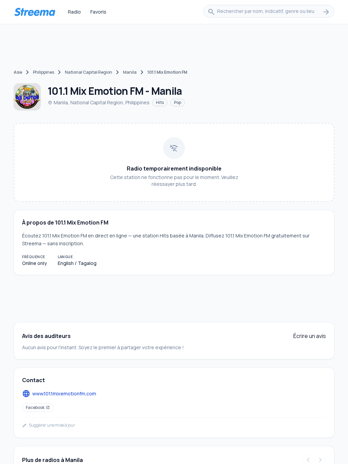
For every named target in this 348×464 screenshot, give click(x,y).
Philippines (43, 72)
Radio (74, 11)
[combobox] (268, 12)
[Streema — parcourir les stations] (35, 12)
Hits (160, 102)
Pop (177, 102)
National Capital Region (88, 72)
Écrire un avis (309, 336)
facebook (38, 407)
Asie (18, 72)
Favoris (98, 11)
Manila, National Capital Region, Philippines (99, 102)
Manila (130, 72)
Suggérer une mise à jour (48, 425)
